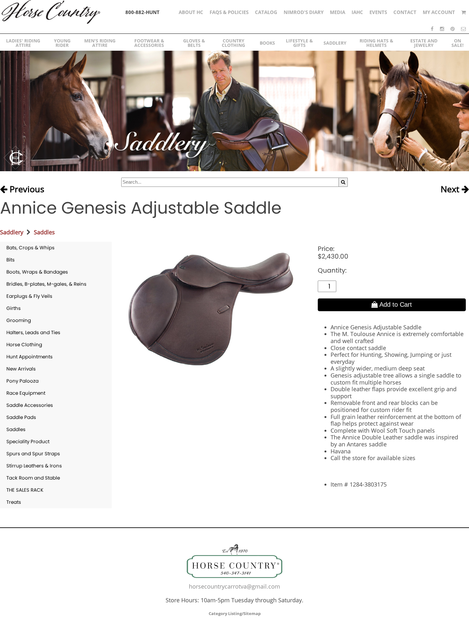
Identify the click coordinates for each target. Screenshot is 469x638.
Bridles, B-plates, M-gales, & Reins (46, 284)
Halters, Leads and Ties (33, 332)
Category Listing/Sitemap (235, 613)
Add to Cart (395, 304)
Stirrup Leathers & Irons (34, 465)
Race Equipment (25, 393)
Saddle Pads (21, 417)
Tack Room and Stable (33, 477)
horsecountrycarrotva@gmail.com (234, 586)
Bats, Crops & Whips (30, 247)
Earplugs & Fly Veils (29, 296)
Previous (25, 189)
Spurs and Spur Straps (33, 453)
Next (451, 189)
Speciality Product (27, 441)
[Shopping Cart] (463, 12)
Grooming (18, 320)
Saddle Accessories (29, 405)
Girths (13, 308)
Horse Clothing (24, 344)
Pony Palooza (22, 381)
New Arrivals (21, 368)
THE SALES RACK (24, 490)
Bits (10, 259)
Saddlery (11, 232)
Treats (13, 502)
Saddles (44, 232)
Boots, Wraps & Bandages (37, 271)
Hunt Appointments (29, 356)
